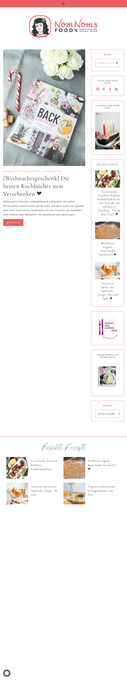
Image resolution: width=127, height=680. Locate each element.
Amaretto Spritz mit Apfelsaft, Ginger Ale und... (44, 490)
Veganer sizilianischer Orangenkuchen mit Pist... (101, 490)
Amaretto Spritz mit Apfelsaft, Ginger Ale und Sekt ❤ (107, 291)
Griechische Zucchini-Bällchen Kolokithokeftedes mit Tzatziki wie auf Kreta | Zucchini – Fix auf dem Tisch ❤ (109, 203)
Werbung (35, 171)
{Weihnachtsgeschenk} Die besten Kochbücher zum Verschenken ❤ (36, 185)
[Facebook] (111, 89)
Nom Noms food (63, 26)
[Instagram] (98, 89)
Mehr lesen (13, 222)
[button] (63, 3)
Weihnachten (22, 171)
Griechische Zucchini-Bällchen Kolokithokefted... (44, 465)
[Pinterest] (104, 89)
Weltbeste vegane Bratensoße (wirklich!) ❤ (107, 248)
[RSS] (117, 89)
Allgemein (8, 171)
